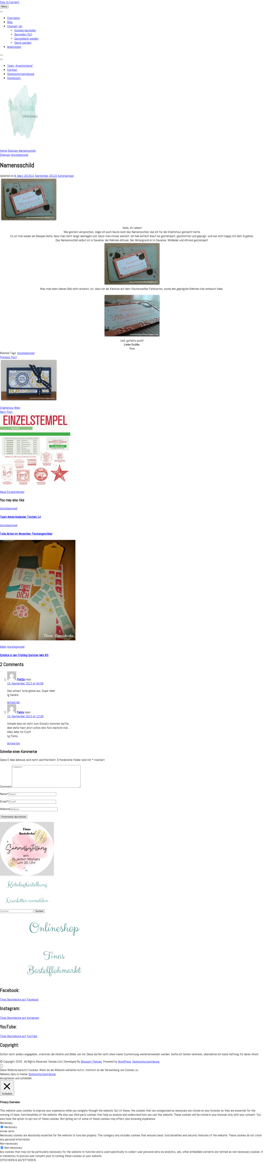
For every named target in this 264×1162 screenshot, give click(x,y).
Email (4, 801)
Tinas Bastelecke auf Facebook (19, 999)
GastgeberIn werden (26, 38)
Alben (3, 646)
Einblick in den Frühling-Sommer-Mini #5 (24, 655)
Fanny (20, 712)
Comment (6, 786)
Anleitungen (14, 47)
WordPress (124, 1061)
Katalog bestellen (25, 30)
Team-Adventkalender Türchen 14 (20, 517)
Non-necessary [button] (9, 1143)
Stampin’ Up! (14, 26)
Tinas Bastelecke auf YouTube (18, 1036)
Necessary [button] (6, 1123)
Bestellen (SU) (23, 34)
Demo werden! (22, 43)
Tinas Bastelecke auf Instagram (19, 1018)
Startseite (13, 18)
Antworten (13, 702)
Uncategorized (19, 155)
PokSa (21, 679)
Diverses (5, 155)
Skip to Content (9, 2)
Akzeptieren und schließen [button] (16, 1078)
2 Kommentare (64, 176)
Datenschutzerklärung (20, 74)
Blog (10, 22)
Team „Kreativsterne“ (20, 65)
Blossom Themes (91, 1061)
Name (4, 794)
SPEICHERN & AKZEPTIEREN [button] (18, 1160)
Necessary (10, 1127)
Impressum (14, 78)
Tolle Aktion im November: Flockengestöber (26, 533)
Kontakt (12, 70)
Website (5, 809)
